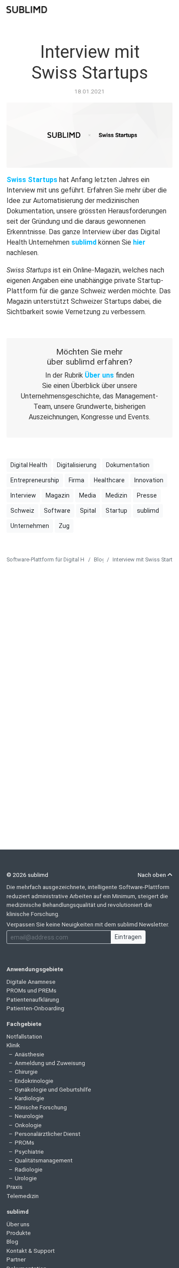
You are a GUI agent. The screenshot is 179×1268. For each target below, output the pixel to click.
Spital (88, 510)
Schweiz (22, 510)
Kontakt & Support (31, 1250)
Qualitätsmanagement (44, 1160)
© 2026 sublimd (27, 874)
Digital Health (28, 464)
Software (57, 510)
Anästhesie (29, 1054)
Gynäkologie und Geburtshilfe (53, 1089)
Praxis (15, 1186)
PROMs (24, 1142)
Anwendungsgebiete (35, 969)
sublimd (83, 242)
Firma (76, 480)
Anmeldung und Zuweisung (50, 1062)
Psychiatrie (29, 1151)
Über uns (99, 375)
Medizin (116, 495)
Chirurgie (26, 1071)
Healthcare (109, 480)
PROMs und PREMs (31, 990)
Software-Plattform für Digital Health (51, 559)
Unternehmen (29, 525)
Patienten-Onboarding (35, 1008)
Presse (147, 495)
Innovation (148, 480)
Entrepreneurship (34, 480)
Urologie (26, 1178)
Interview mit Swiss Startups (89, 62)
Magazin (58, 495)
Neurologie (29, 1115)
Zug (64, 525)
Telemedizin (23, 1195)
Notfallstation (24, 1036)
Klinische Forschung (41, 1107)
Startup (116, 510)
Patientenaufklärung (33, 999)
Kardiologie (29, 1098)
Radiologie (29, 1169)
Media (87, 495)
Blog (100, 559)
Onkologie (28, 1125)
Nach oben (152, 874)
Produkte (19, 1232)
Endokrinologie (34, 1080)
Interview (23, 495)
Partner (16, 1259)
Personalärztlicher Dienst (47, 1133)
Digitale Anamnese (31, 981)
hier (139, 242)
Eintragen (128, 936)
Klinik (13, 1045)
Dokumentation (127, 464)
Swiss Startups (32, 180)
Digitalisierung (76, 464)
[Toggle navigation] (167, 8)
